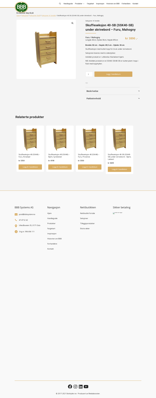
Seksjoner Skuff (35, 15)
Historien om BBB (54, 239)
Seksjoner (25, 15)
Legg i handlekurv (113, 74)
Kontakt (50, 249)
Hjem (18, 15)
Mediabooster (94, 393)
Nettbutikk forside (87, 213)
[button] (72, 23)
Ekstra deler (85, 228)
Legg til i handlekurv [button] (30, 167)
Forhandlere (52, 244)
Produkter (51, 223)
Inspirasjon (51, 233)
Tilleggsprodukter (87, 223)
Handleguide (52, 218)
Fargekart (51, 228)
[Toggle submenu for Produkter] (83, 3)
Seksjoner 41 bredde (49, 15)
